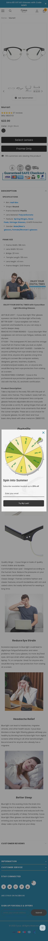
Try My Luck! (24, 503)
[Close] (43, 433)
